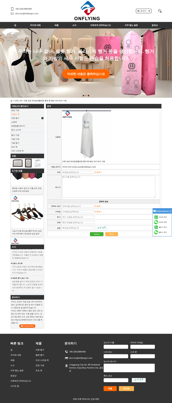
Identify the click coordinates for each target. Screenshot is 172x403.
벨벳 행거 (40, 355)
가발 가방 (15, 139)
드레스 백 (18, 101)
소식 (74, 25)
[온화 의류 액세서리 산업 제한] (87, 11)
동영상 (155, 25)
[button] (83, 95)
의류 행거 (15, 118)
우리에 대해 (35, 25)
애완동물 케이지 (18, 126)
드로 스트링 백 (17, 151)
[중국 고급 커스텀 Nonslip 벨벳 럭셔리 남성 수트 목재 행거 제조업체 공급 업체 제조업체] (27, 208)
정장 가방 (15, 110)
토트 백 (14, 147)
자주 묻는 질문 (131, 25)
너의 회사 (108, 352)
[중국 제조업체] (27, 132)
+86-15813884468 (23, 9)
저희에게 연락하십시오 (100, 25)
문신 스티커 (16, 130)
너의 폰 (134, 352)
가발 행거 (15, 143)
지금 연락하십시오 (27, 326)
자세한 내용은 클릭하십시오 (86, 74)
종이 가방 (15, 135)
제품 (57, 25)
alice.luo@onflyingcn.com (26, 13)
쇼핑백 (14, 122)
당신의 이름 (109, 342)
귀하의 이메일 (137, 342)
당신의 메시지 (110, 361)
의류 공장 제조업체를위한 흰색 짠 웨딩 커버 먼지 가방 (83, 161)
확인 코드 (108, 376)
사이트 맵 (14, 386)
